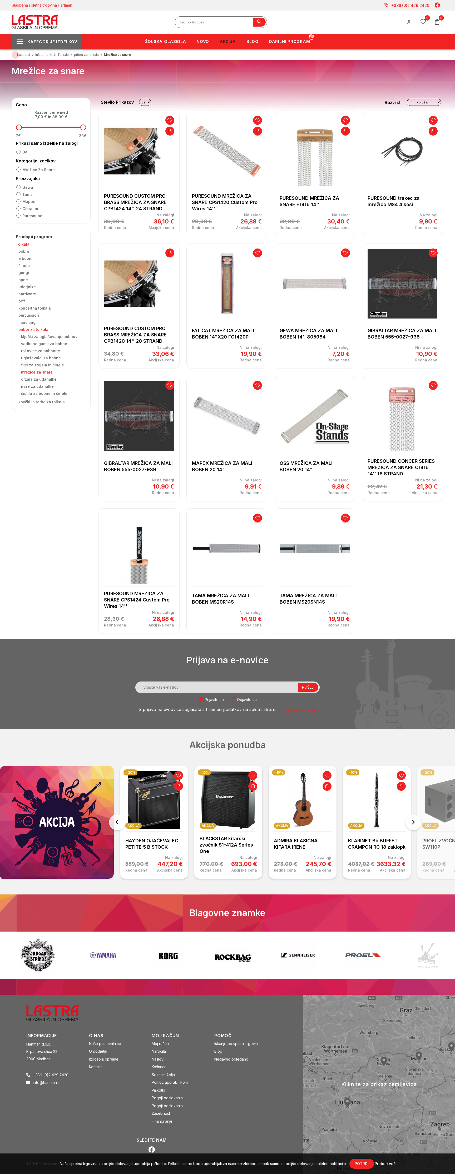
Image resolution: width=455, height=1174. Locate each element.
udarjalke (27, 287)
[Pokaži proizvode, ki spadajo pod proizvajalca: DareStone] (363, 955)
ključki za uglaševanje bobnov (49, 336)
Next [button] (413, 822)
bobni (23, 251)
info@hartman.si (46, 1082)
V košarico (169, 131)
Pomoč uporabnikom (170, 1082)
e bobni (25, 258)
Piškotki (158, 1090)
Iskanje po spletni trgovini (236, 1043)
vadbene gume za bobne (44, 343)
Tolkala (22, 244)
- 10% (204, 772)
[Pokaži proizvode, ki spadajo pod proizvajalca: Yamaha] (37, 955)
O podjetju (98, 1051)
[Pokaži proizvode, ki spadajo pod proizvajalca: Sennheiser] (233, 955)
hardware (27, 294)
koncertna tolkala (34, 308)
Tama (27, 194)
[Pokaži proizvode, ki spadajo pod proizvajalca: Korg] (103, 955)
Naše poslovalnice (105, 1043)
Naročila (159, 1051)
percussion (28, 315)
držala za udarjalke (39, 379)
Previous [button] (117, 822)
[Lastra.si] (58, 1012)
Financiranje (162, 1121)
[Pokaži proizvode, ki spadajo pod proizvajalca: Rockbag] (168, 955)
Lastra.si (23, 55)
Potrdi (362, 1163)
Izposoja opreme (103, 1059)
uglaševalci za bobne (41, 358)
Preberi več (385, 1163)
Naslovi (158, 1059)
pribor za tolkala (33, 329)
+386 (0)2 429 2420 (406, 5)
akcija (133, 826)
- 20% (130, 772)
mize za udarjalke (37, 386)
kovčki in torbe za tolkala (41, 402)
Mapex (28, 201)
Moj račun (160, 1043)
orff (21, 301)
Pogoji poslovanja (167, 1098)
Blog (218, 1051)
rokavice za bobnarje (40, 351)
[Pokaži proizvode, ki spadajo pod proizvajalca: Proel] (298, 955)
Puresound (32, 215)
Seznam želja (163, 1074)
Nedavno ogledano (231, 1059)
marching (27, 322)
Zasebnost (161, 1113)
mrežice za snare (38, 169)
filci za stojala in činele (42, 365)
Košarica (159, 1066)
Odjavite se (247, 699)
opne (23, 279)
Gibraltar (30, 208)
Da (24, 152)
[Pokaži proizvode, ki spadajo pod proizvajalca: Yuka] (428, 955)
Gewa (27, 187)
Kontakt (95, 1066)
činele (24, 265)
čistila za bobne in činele (44, 393)
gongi (23, 272)
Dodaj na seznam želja (169, 120)
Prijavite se (214, 699)
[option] (154, 822)
